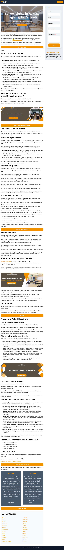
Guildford (25, 521)
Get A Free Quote (22, 508)
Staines (24, 531)
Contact (60, 2)
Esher (3, 539)
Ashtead (4, 527)
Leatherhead (5, 529)
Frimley (24, 535)
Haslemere (25, 537)
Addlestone (25, 519)
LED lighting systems (17, 39)
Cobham (4, 537)
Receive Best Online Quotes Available (22, 125)
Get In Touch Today (22, 47)
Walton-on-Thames (6, 541)
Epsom (3, 531)
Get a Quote (21, 24)
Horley (5, 461)
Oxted (3, 535)
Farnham (25, 541)
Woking (24, 525)
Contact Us (22, 315)
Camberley (25, 539)
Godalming (25, 529)
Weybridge (25, 517)
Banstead (14, 461)
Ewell (3, 533)
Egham (24, 533)
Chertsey (25, 527)
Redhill (2, 461)
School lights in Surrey (6, 261)
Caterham (19, 461)
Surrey (24, 523)
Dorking (9, 461)
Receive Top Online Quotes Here (22, 229)
